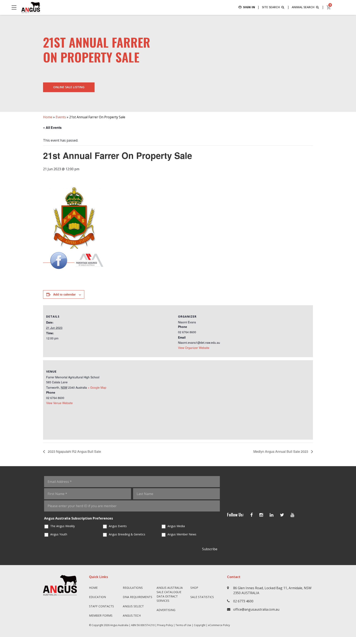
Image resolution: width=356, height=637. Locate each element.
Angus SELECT (133, 606)
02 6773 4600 (243, 601)
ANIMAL (303, 7)
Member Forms (100, 615)
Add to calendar (64, 294)
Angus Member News (181, 534)
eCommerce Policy (219, 625)
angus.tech (132, 615)
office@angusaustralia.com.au (256, 609)
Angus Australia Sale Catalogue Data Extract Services (170, 594)
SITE (271, 7)
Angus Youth (58, 534)
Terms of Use (183, 625)
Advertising (166, 610)
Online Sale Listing (68, 87)
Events (61, 117)
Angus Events (118, 526)
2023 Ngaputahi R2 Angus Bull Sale (74, 451)
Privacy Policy (165, 625)
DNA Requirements (137, 597)
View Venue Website (59, 403)
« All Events (52, 127)
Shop (194, 588)
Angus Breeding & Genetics (127, 534)
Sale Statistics (202, 597)
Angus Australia (119, 625)
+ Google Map (97, 387)
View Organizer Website (193, 348)
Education (97, 597)
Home (47, 117)
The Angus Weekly (62, 526)
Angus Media (176, 526)
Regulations (133, 588)
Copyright (199, 625)
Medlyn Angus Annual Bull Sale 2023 (281, 451)
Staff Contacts (101, 606)
